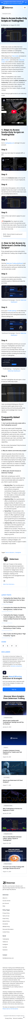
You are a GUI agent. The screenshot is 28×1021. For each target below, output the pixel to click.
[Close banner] (26, 2)
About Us (5, 898)
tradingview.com (9, 143)
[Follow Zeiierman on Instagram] (4, 581)
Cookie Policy (6, 932)
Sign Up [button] (14, 689)
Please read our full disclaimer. (10, 1008)
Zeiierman (6, 25)
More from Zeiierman (9, 584)
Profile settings (12, 310)
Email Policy (6, 918)
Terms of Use (6, 916)
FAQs (4, 906)
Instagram (5, 944)
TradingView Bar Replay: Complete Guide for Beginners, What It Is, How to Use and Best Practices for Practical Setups (14, 618)
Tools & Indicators (10, 552)
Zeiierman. (13, 1015)
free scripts (15, 56)
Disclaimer (5, 924)
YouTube (5, 947)
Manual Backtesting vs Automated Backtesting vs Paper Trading (13, 627)
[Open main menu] (25, 7)
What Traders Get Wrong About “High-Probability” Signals (14, 634)
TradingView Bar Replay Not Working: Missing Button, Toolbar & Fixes (14, 608)
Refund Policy (6, 921)
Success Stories (6, 900)
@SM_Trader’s (6, 60)
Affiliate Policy (6, 926)
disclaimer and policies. (16, 666)
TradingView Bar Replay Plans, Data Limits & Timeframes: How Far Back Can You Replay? (14, 600)
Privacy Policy (6, 913)
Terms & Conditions (18, 1018)
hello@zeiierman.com (8, 958)
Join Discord (6, 903)
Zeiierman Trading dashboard (14, 263)
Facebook (5, 949)
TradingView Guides (6, 13)
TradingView (18, 552)
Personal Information (8, 929)
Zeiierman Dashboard (14, 371)
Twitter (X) (5, 941)
